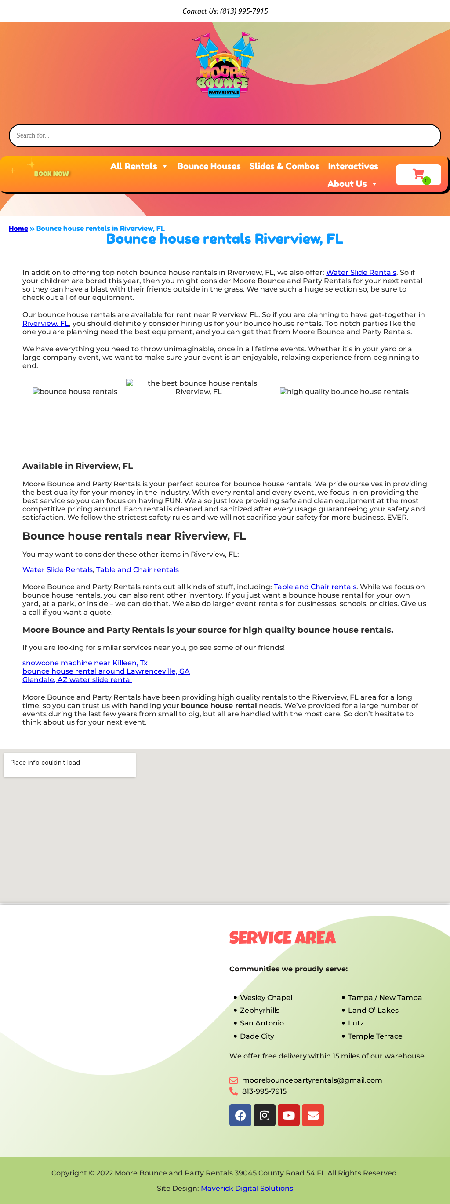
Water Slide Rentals (361, 272)
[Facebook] (240, 1115)
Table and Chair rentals (137, 570)
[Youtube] (289, 1115)
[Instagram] (265, 1115)
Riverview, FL (45, 323)
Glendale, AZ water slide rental (77, 679)
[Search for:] (225, 135)
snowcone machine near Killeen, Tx (85, 663)
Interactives (353, 166)
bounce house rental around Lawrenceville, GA (106, 671)
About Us (347, 184)
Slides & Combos (284, 166)
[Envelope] (313, 1115)
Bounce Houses (209, 166)
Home (18, 228)
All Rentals (133, 166)
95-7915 (255, 11)
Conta (191, 11)
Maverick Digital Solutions (247, 1188)
